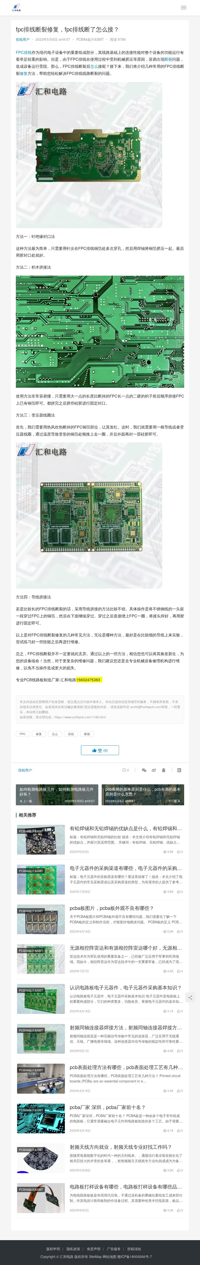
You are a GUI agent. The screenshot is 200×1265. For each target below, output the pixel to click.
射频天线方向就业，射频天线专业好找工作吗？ (121, 1146)
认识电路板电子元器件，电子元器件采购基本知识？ (126, 987)
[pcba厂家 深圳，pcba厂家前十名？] (41, 1118)
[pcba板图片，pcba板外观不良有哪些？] (41, 919)
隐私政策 (73, 1248)
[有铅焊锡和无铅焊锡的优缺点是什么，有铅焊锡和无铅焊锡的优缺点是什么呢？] (41, 840)
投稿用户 (23, 39)
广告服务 (114, 1248)
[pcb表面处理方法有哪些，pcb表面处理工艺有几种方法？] (41, 1078)
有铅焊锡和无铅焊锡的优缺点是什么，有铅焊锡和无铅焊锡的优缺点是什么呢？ (126, 828)
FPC (20, 52)
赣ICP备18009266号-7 (134, 1256)
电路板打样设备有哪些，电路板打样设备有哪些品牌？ (123, 1186)
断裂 (168, 59)
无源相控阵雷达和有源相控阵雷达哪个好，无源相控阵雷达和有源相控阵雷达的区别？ (126, 947)
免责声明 (93, 1248)
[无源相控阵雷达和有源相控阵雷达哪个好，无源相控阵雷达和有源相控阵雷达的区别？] (41, 959)
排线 (28, 52)
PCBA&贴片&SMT (90, 39)
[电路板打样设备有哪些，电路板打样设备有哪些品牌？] (41, 1198)
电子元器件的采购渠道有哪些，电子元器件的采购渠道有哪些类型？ (126, 868)
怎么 (94, 66)
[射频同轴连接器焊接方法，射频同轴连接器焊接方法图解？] (41, 1039)
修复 (24, 73)
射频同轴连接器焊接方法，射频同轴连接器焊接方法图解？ (126, 1027)
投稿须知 (134, 1248)
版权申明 (53, 1248)
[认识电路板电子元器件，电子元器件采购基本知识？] (41, 999)
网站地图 (109, 1256)
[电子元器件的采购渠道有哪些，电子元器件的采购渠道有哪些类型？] (41, 879)
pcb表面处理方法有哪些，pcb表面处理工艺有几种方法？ (126, 1067)
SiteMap (95, 1256)
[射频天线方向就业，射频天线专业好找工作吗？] (41, 1158)
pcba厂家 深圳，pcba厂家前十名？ (108, 1107)
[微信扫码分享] (144, 770)
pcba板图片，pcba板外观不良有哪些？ (112, 908)
